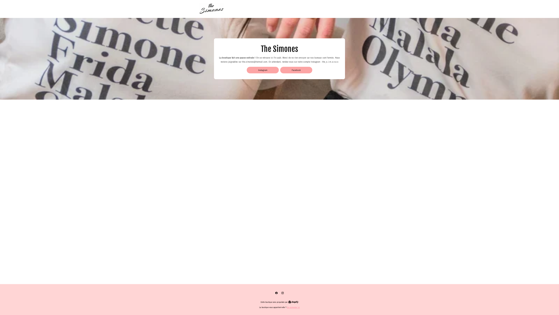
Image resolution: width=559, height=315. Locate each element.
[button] (346, 8)
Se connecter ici (293, 307)
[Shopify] (293, 302)
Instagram (262, 70)
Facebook (296, 70)
